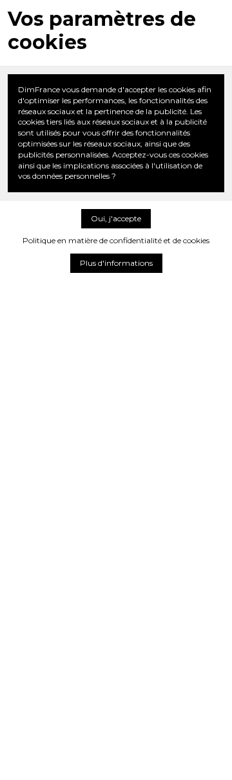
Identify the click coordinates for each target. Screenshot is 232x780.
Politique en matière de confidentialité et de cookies (116, 240)
